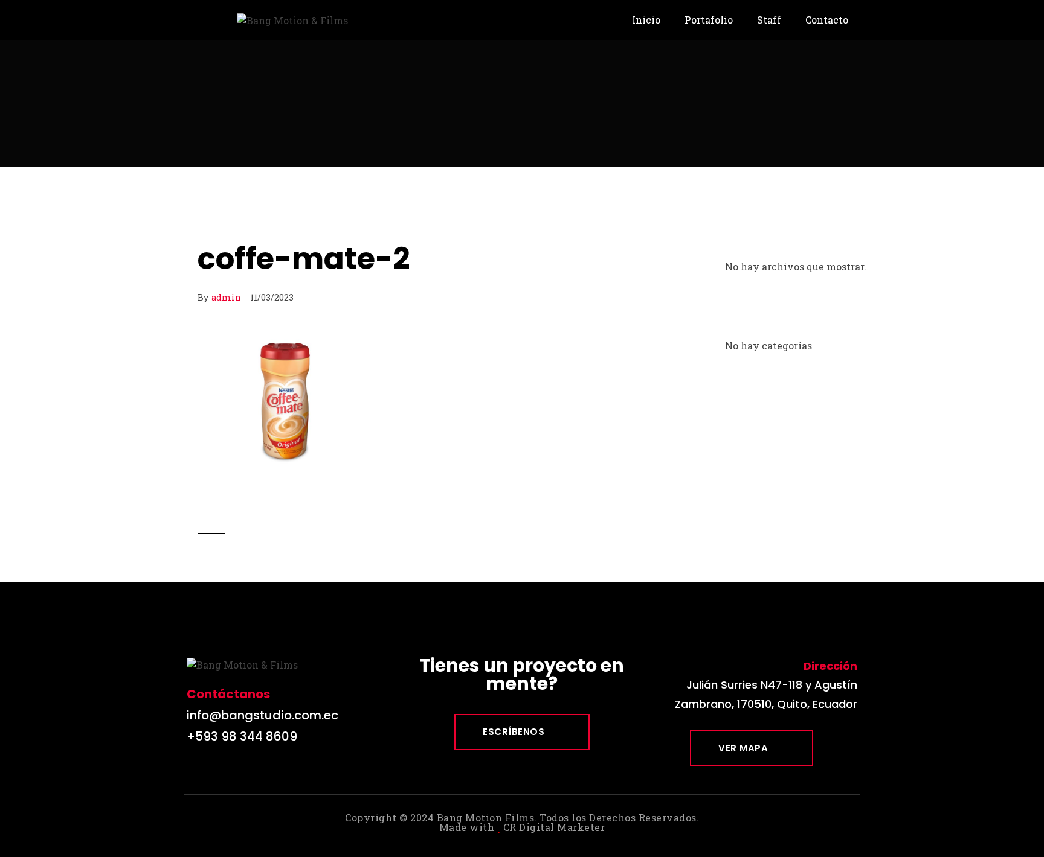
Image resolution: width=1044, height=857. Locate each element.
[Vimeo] (250, 770)
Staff (769, 19)
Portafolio (709, 19)
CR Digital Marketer (554, 827)
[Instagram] (222, 770)
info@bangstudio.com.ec (262, 715)
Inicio (646, 19)
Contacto (826, 19)
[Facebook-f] (195, 770)
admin (226, 297)
